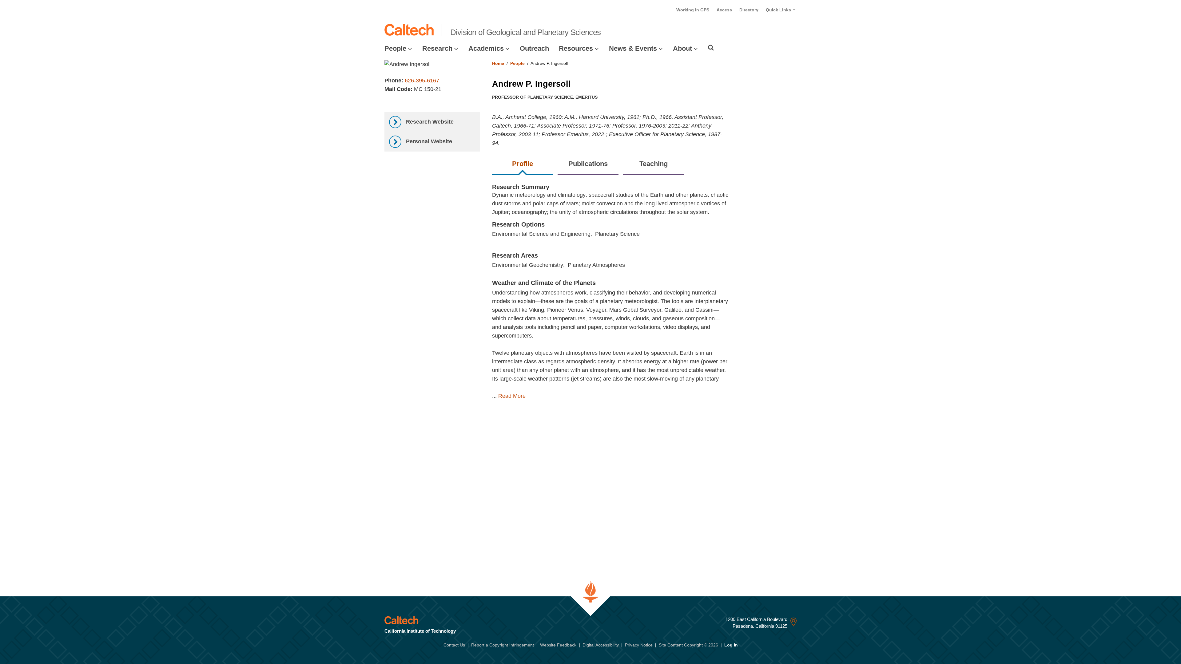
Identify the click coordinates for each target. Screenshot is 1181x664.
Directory (748, 9)
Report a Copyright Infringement (502, 644)
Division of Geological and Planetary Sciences (525, 32)
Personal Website (428, 141)
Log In (731, 644)
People (395, 48)
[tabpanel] (644, 298)
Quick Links (779, 9)
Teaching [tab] (653, 164)
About (682, 48)
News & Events (633, 48)
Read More (512, 396)
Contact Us (454, 644)
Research (437, 48)
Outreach (534, 48)
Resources (576, 48)
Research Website (429, 122)
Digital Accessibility (601, 644)
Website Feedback (558, 644)
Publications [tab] (588, 164)
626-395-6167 (422, 80)
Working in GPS (692, 9)
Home (498, 63)
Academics (486, 48)
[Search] (711, 48)
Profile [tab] (522, 164)
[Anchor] (599, 282)
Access (724, 9)
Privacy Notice (639, 644)
